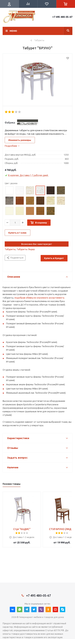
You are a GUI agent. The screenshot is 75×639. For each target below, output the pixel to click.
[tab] (12, 146)
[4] (16, 112)
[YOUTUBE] (55, 609)
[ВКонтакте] (12, 609)
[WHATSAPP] (19, 609)
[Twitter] (34, 609)
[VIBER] (41, 609)
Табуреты (10, 249)
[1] (6, 112)
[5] (19, 112)
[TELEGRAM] (26, 609)
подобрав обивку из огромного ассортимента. (39, 297)
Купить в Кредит (54, 258)
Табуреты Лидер (26, 249)
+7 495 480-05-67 (62, 17)
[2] (9, 112)
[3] (13, 112)
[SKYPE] (62, 609)
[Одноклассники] (48, 609)
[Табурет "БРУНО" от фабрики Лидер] (37, 80)
